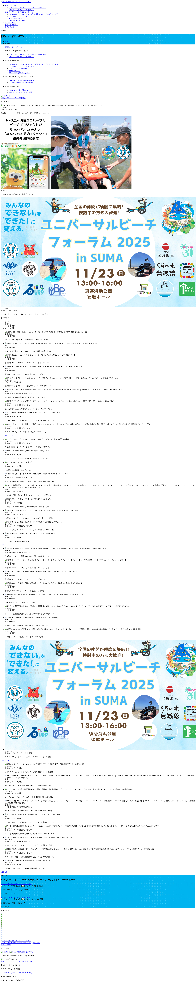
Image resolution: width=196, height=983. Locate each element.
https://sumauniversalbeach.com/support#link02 (16, 897)
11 (8, 760)
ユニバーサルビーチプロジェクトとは (19, 12)
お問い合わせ (10, 27)
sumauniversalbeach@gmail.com (27, 943)
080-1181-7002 (7, 943)
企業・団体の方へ (11, 25)
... (2, 435)
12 (10, 545)
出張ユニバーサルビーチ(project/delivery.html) (17, 961)
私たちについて (10, 5)
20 (12, 435)
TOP (6, 41)
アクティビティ (10, 23)
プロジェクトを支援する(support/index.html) (16, 884)
